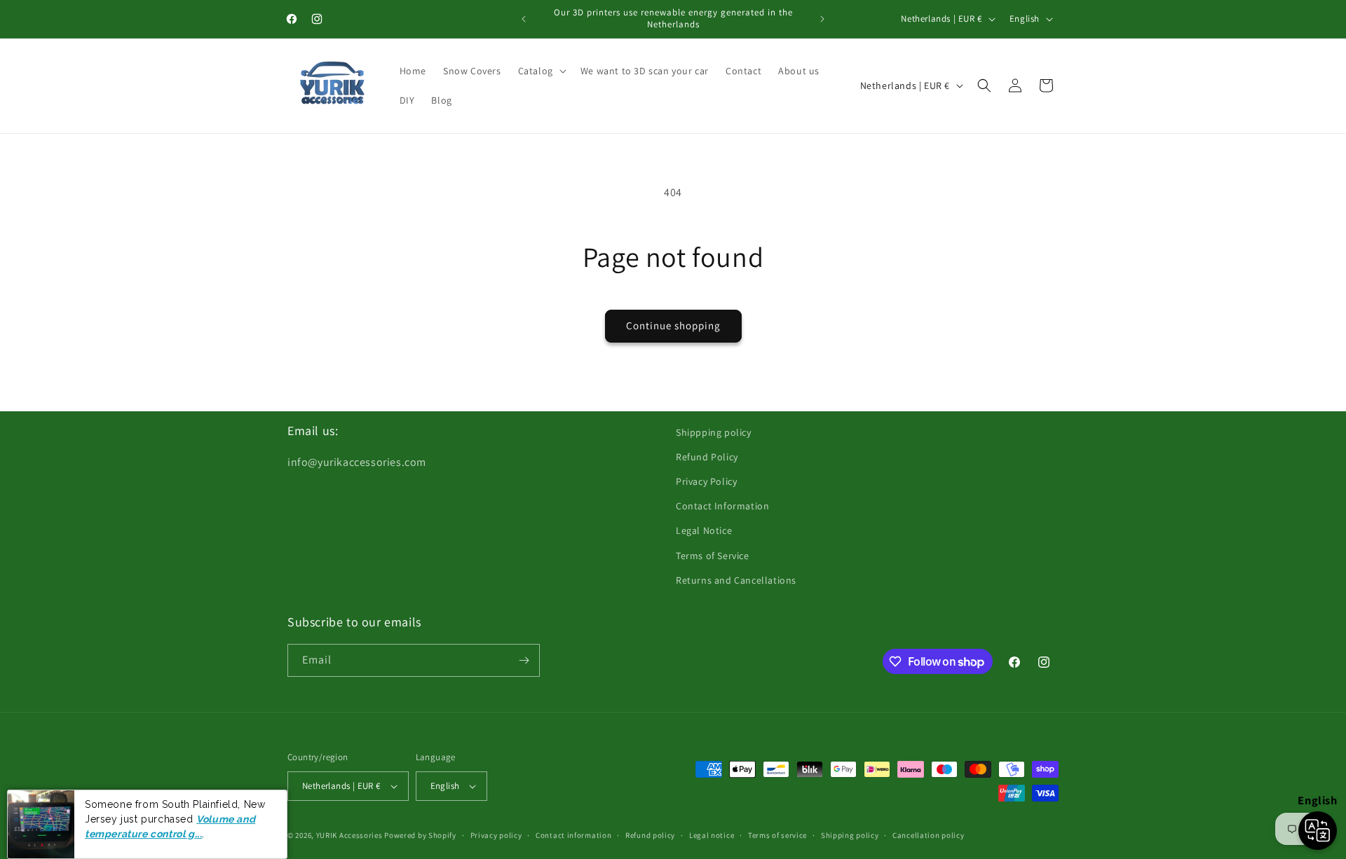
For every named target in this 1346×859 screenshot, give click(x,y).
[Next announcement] (822, 19)
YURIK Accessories (349, 835)
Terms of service (777, 835)
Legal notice (711, 835)
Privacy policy (496, 835)
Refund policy (650, 835)
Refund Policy (707, 457)
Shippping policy (714, 432)
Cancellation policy (928, 835)
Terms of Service (712, 555)
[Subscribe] (523, 660)
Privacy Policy (706, 481)
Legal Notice (704, 530)
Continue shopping (673, 325)
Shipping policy (850, 835)
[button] (541, 70)
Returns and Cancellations (736, 580)
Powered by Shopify (420, 835)
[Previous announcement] (523, 19)
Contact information (573, 835)
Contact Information (722, 506)
